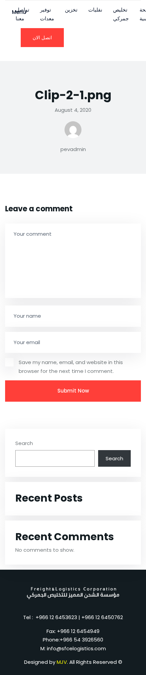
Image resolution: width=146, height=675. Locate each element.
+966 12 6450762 (102, 617)
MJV (62, 662)
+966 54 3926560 (81, 639)
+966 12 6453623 (56, 617)
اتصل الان (42, 37)
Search (24, 443)
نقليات (95, 9)
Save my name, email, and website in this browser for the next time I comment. (71, 367)
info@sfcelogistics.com (76, 648)
